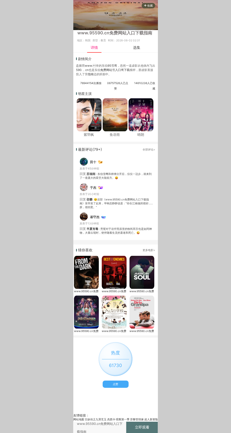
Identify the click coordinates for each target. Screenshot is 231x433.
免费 (103, 70)
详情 (94, 47)
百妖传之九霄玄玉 (95, 419)
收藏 (150, 5)
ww (87, 65)
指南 (91, 74)
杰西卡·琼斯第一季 (118, 419)
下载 (127, 70)
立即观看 (142, 427)
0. (81, 70)
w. (91, 65)
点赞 (115, 384)
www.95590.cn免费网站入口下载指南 (86, 291)
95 (109, 65)
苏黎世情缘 (137, 419)
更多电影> (149, 250)
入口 (118, 70)
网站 (109, 70)
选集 (136, 47)
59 (78, 70)
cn (87, 70)
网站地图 (78, 419)
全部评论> (149, 149)
